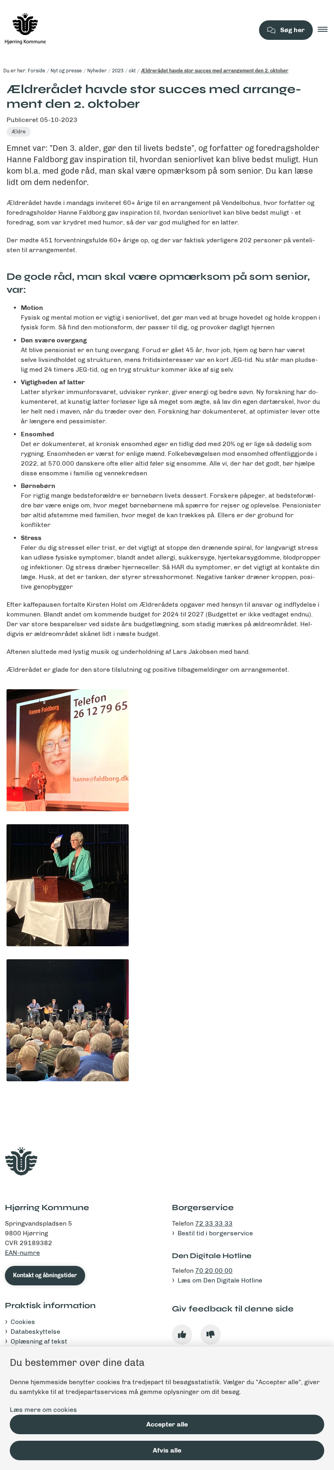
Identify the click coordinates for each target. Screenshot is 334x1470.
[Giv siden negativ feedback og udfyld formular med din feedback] (210, 1334)
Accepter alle (167, 1424)
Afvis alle (167, 1450)
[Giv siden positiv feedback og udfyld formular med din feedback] (182, 1334)
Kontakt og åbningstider (45, 1275)
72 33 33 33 (214, 1223)
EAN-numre (22, 1253)
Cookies (23, 1322)
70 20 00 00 (214, 1270)
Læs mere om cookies (43, 1409)
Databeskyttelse (35, 1331)
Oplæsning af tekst (39, 1341)
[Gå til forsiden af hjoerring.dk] (124, 30)
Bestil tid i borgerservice (215, 1233)
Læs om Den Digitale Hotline (220, 1280)
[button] (326, 30)
